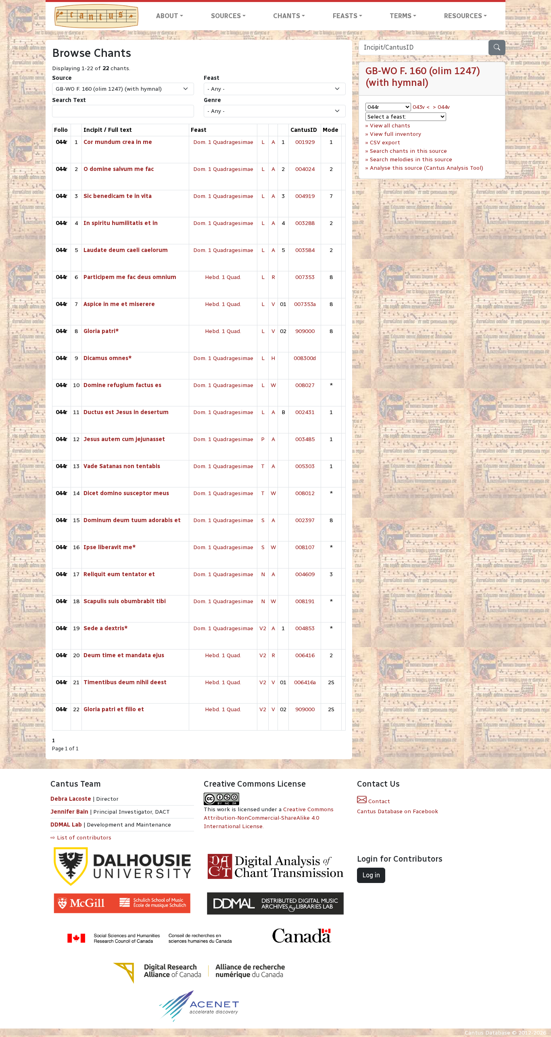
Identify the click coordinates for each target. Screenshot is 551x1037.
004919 (305, 196)
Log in (371, 875)
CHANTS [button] (286, 16)
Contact (378, 801)
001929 (305, 142)
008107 (305, 547)
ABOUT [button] (167, 16)
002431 (305, 412)
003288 (305, 223)
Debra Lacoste (70, 798)
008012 (305, 493)
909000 (305, 331)
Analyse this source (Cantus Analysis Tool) (426, 168)
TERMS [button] (400, 16)
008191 (305, 601)
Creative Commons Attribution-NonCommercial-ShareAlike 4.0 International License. (269, 818)
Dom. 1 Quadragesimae (223, 142)
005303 (305, 466)
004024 (305, 169)
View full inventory (395, 134)
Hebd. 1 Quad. (223, 277)
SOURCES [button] (226, 16)
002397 (305, 520)
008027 (305, 385)
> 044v (441, 107)
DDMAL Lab (66, 824)
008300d (305, 358)
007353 (305, 277)
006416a (305, 682)
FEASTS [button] (345, 16)
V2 (262, 628)
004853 (305, 628)
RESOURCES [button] (463, 16)
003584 (305, 250)
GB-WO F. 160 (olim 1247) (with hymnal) (422, 76)
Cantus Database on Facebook (397, 811)
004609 (305, 574)
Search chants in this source (408, 151)
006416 (305, 655)
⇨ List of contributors (80, 837)
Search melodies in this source (411, 159)
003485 (305, 439)
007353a (305, 304)
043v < (421, 107)
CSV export (385, 142)
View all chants (390, 125)
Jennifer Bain (70, 811)
